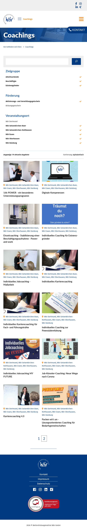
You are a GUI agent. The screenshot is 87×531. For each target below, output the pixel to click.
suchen (76, 61)
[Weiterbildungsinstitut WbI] (12, 47)
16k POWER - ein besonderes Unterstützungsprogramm (18, 194)
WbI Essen (10, 134)
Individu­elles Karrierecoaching (57, 281)
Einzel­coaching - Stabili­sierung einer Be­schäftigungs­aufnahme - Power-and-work (21, 238)
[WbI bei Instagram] (39, 489)
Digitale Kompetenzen (53, 192)
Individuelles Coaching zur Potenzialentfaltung (55, 329)
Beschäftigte (11, 81)
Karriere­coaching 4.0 (13, 416)
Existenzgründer (12, 85)
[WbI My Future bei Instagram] (80, 3)
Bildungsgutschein (13, 106)
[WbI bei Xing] (80, 7)
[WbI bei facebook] (76, 3)
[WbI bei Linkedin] (76, 7)
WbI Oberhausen (12, 139)
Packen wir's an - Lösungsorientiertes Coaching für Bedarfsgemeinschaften (58, 422)
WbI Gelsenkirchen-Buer (16, 126)
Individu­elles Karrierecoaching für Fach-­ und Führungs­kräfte (20, 326)
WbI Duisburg (11, 143)
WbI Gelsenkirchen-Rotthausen (19, 130)
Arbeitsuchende (12, 77)
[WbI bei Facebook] (34, 489)
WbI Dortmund (12, 121)
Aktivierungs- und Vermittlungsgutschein (23, 101)
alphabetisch (78, 155)
